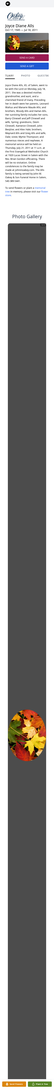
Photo (25, 75)
